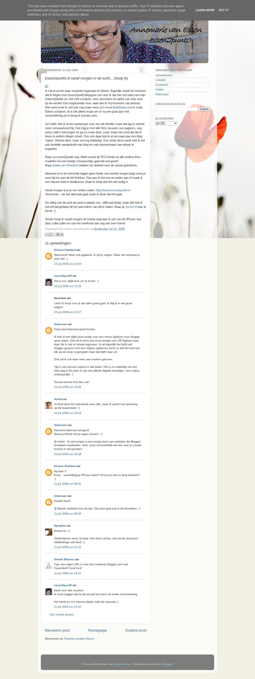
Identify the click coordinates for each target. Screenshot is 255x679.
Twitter (159, 89)
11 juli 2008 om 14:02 (67, 573)
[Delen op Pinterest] (62, 234)
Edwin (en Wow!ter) (65, 165)
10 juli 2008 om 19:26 (67, 413)
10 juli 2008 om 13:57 (67, 312)
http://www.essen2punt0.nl (113, 190)
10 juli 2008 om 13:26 (67, 286)
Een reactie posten (62, 614)
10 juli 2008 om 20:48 (67, 454)
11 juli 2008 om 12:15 (67, 547)
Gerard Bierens (64, 559)
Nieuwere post (57, 630)
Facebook (161, 84)
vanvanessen (163, 75)
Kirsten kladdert (65, 249)
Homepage (97, 630)
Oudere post (135, 630)
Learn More (205, 10)
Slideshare (162, 94)
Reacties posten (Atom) (79, 638)
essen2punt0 (63, 275)
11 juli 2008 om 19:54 (67, 606)
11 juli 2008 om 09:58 (67, 513)
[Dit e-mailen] (47, 234)
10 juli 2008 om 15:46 (67, 387)
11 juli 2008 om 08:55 (67, 483)
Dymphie (60, 525)
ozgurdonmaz (123, 664)
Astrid (58, 399)
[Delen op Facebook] (58, 234)
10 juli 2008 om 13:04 (67, 263)
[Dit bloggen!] (51, 234)
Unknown (60, 324)
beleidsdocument (124, 107)
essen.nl (131, 206)
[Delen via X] (54, 234)
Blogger (167, 664)
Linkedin (160, 79)
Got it (224, 10)
